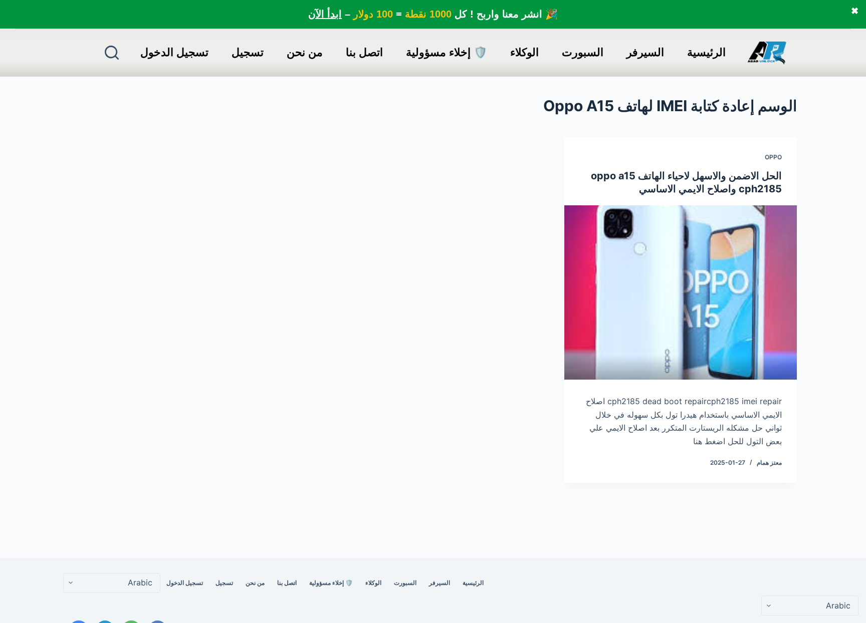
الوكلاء (524, 52)
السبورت (582, 52)
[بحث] (112, 53)
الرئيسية (706, 52)
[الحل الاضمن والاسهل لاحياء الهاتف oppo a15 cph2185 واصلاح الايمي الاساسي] (680, 292)
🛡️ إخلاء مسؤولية (446, 52)
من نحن (305, 52)
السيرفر (645, 52)
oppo (773, 157)
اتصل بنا (364, 52)
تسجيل (248, 52)
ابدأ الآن (325, 14)
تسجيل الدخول (174, 52)
